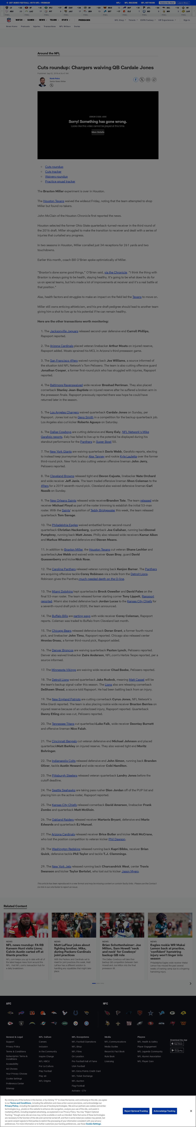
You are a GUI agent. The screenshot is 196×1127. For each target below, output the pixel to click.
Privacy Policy (11, 1106)
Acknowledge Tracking (164, 1111)
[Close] (191, 1111)
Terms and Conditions (20, 1103)
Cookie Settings (93, 1124)
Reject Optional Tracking (136, 1111)
